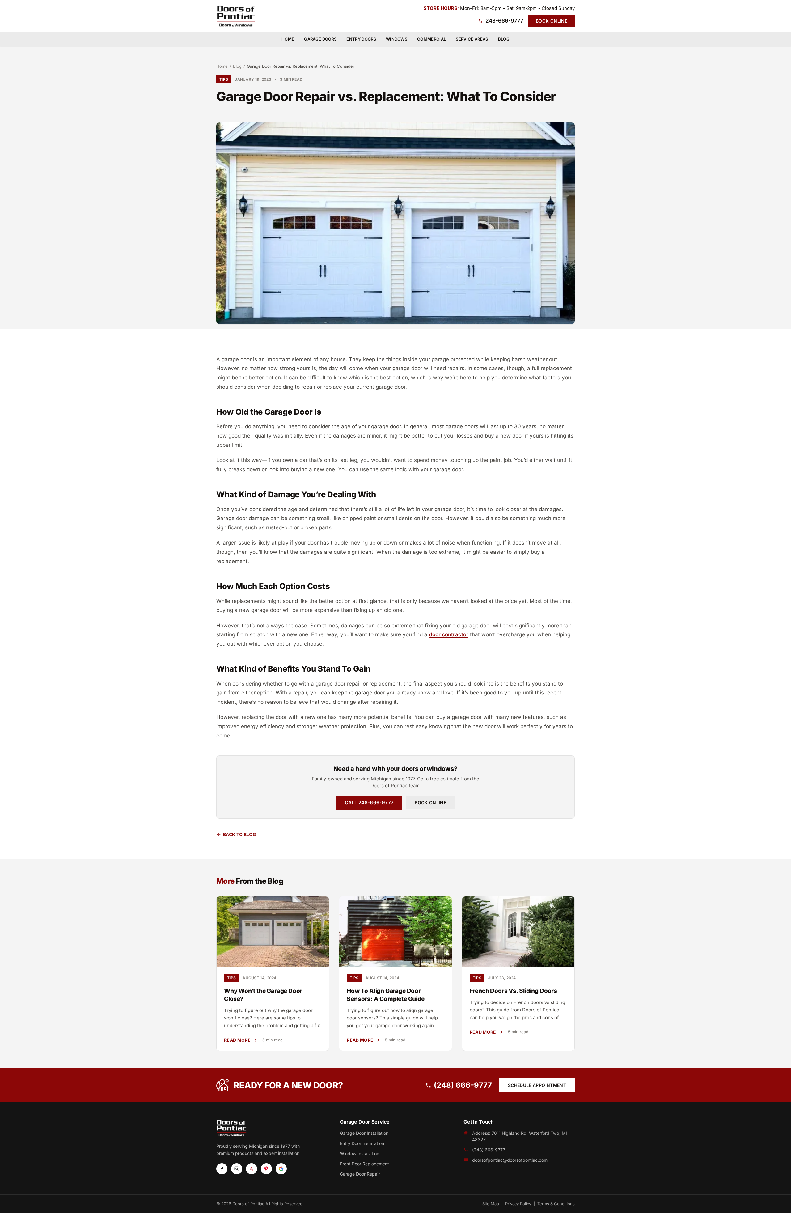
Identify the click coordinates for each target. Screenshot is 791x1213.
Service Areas (472, 38)
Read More (240, 1040)
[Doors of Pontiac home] (236, 16)
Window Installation (359, 1153)
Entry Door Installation (362, 1143)
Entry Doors (361, 38)
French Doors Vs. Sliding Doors (513, 990)
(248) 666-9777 (463, 1085)
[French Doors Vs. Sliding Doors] (518, 931)
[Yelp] (251, 1168)
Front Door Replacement (364, 1163)
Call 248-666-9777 (369, 802)
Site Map (490, 1203)
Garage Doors (320, 38)
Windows (396, 38)
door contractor (448, 634)
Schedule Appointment (537, 1085)
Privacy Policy (518, 1203)
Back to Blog (239, 834)
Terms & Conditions (556, 1203)
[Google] (281, 1168)
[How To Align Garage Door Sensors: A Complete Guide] (395, 931)
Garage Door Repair (360, 1174)
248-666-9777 (504, 21)
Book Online (551, 20)
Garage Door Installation (364, 1133)
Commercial (431, 38)
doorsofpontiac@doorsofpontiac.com (510, 1160)
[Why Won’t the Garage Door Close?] (273, 931)
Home (287, 38)
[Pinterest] (266, 1168)
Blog (504, 38)
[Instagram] (236, 1168)
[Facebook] (221, 1168)
